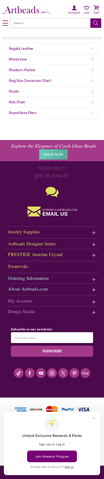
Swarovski (18, 266)
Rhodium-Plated (22, 70)
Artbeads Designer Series (32, 243)
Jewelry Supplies (24, 232)
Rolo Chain (17, 102)
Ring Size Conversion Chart (30, 81)
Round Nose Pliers (23, 113)
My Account (20, 301)
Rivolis (14, 91)
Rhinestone (18, 59)
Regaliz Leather (21, 49)
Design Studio (21, 311)
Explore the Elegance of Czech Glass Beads (53, 145)
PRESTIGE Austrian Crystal (35, 254)
